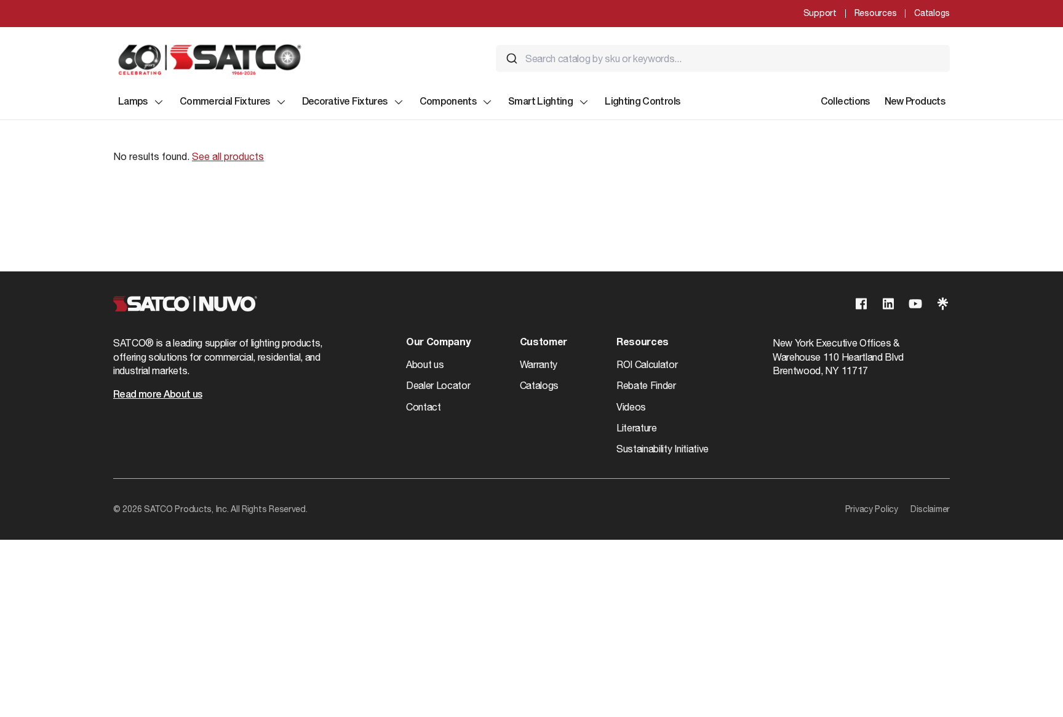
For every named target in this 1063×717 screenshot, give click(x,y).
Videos (631, 406)
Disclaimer (930, 509)
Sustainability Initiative (662, 448)
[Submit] (512, 58)
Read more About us (157, 395)
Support (820, 13)
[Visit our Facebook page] (861, 303)
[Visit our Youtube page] (915, 303)
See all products (228, 156)
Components (448, 102)
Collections (845, 102)
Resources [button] (642, 342)
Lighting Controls (642, 102)
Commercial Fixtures (225, 102)
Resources (875, 13)
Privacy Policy (871, 509)
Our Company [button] (438, 342)
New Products (915, 102)
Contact (423, 406)
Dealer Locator (438, 385)
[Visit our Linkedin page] (888, 303)
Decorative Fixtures (345, 102)
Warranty (538, 364)
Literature (636, 427)
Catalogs (932, 13)
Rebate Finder (646, 385)
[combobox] (723, 58)
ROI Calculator (647, 364)
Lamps (133, 102)
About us (425, 364)
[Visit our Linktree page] (942, 303)
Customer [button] (543, 342)
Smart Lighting (540, 102)
